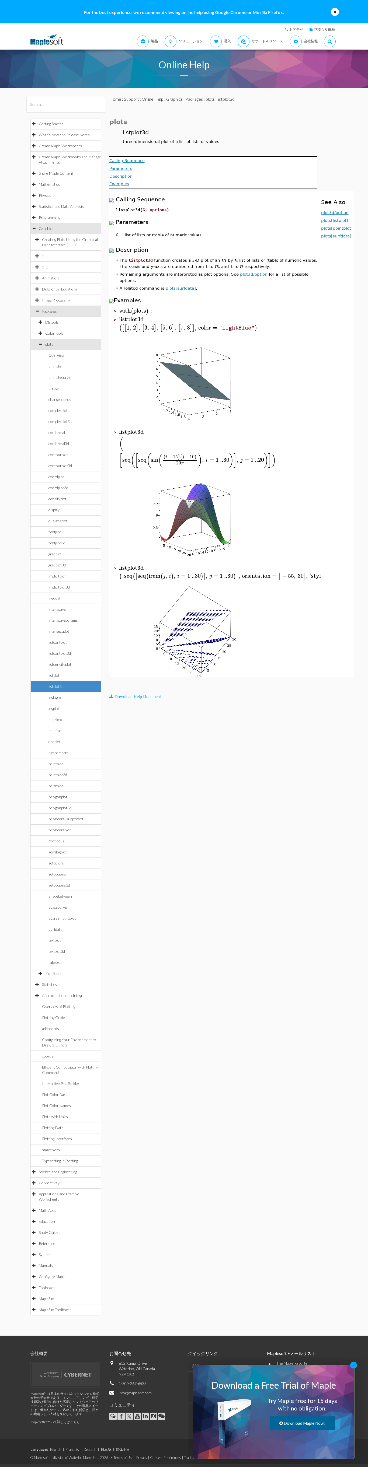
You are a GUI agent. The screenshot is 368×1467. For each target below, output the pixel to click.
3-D (45, 267)
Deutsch (90, 1449)
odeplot (54, 741)
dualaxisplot (58, 521)
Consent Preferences (165, 1457)
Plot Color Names (56, 1105)
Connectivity (49, 1183)
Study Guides (49, 1232)
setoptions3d (59, 885)
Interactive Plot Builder (60, 1083)
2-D (45, 256)
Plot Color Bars (54, 1094)
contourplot (58, 454)
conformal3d (58, 443)
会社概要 (39, 1353)
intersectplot (58, 631)
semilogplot (57, 852)
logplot (53, 708)
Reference (47, 1243)
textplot (54, 940)
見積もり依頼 (324, 29)
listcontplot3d (59, 653)
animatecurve (59, 377)
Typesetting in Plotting (60, 1160)
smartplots (51, 1149)
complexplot (58, 410)
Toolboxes (47, 1287)
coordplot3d (58, 487)
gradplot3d (57, 565)
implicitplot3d (59, 587)
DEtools (52, 322)
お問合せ (296, 29)
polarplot (55, 785)
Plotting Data (52, 1127)
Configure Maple (52, 1276)
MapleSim (46, 1298)
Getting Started (51, 123)
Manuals (46, 1265)
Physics (45, 195)
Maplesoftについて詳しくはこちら (55, 1422)
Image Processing (56, 300)
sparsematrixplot (62, 918)
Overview (56, 355)
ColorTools (54, 333)
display (54, 509)
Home (115, 98)
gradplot (55, 554)
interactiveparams (63, 620)
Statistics (49, 984)
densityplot (57, 498)
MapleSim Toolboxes (55, 1309)
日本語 (106, 1449)
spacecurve (57, 907)
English (55, 1449)
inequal (54, 598)
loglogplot (56, 697)
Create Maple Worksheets (60, 145)
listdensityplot (59, 664)
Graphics (46, 228)
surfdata (55, 929)
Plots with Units (55, 1116)
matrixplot (56, 719)
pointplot (55, 763)
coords (47, 1056)
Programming (49, 217)
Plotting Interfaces (57, 1138)
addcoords (50, 1028)
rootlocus (56, 841)
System (45, 1254)
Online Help (153, 98)
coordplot (56, 476)
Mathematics (49, 184)
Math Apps (47, 1210)
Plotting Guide (53, 1017)
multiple (54, 730)
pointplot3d (57, 774)
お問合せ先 (120, 1353)
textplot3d (56, 951)
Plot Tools (53, 973)
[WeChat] (161, 1416)
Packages (49, 311)
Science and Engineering (58, 1172)
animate (54, 366)
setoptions (57, 874)
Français (72, 1449)
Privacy (141, 1457)
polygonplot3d (59, 808)
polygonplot (57, 796)
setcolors (56, 863)
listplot (54, 675)
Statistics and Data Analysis (61, 206)
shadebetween (60, 896)
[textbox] (224, 259)
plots (49, 344)
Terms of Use (123, 1457)
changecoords (59, 399)
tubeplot (55, 962)
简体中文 (123, 1449)
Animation (50, 278)
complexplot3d (60, 421)
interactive (57, 609)
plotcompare (58, 752)
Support (131, 98)
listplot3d (56, 686)
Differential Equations (60, 289)
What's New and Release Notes (64, 134)
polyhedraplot (59, 830)
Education (47, 1221)
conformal (56, 432)
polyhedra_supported (65, 819)
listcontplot (57, 642)
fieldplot (54, 532)
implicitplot (57, 576)
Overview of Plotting (58, 1006)
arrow (53, 388)
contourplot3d (60, 465)
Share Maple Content (56, 173)
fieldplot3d (56, 543)
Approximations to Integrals (64, 995)
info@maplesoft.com (135, 1393)
